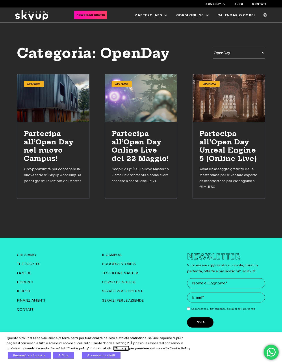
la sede (24, 273)
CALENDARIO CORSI (236, 15)
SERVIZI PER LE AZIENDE (123, 300)
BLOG (238, 4)
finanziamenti (31, 300)
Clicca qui (121, 348)
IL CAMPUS (112, 255)
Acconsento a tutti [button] (101, 355)
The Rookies (28, 264)
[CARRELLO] (263, 15)
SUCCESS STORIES (119, 264)
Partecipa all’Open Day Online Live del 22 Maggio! (140, 146)
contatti (26, 309)
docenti (25, 282)
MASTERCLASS (148, 15)
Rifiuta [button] (63, 355)
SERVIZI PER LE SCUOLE (122, 291)
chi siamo (26, 255)
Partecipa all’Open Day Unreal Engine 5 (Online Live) (228, 146)
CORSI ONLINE (190, 15)
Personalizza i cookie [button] (29, 355)
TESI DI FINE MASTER (120, 273)
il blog (23, 291)
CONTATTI (260, 4)
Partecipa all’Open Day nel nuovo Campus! (49, 146)
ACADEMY (213, 4)
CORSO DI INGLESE (119, 282)
